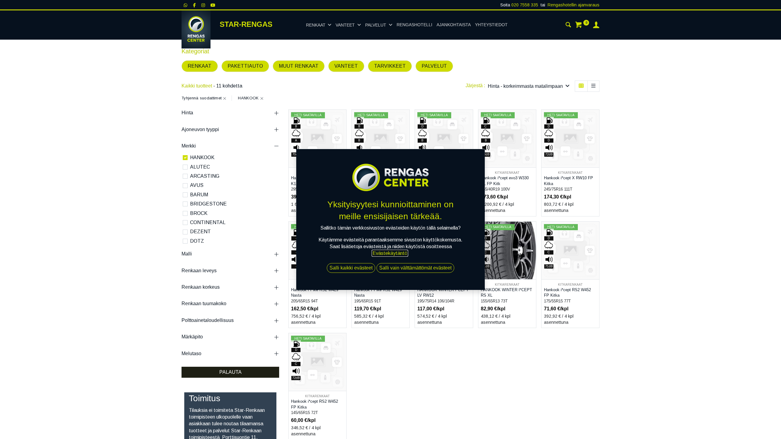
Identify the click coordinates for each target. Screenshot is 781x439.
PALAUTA (230, 372)
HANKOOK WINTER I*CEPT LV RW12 (443, 292)
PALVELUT (434, 66)
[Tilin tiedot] (596, 25)
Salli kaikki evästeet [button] (351, 267)
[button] (529, 86)
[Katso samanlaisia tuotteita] (532, 161)
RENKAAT (199, 66)
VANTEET (346, 66)
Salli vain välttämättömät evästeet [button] (415, 267)
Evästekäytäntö (390, 253)
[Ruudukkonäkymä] (581, 86)
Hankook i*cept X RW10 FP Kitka (568, 181)
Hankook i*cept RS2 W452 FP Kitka (567, 292)
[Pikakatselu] (342, 120)
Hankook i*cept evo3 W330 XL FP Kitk (505, 181)
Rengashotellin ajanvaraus (573, 4)
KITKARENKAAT (507, 172)
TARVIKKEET (390, 66)
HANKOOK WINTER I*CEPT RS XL (506, 292)
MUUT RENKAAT (299, 66)
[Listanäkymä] (593, 86)
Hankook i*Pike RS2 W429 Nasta (314, 292)
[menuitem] (414, 25)
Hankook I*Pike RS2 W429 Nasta (378, 292)
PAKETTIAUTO (245, 66)
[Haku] (568, 25)
